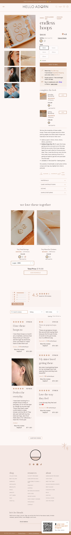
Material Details (62, 38)
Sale (11, 498)
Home (42, 18)
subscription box (33, 478)
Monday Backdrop (51, 95)
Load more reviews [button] (35, 438)
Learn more (54, 84)
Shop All (12, 500)
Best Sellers (13, 478)
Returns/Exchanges (34, 490)
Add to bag (53, 64)
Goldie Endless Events (52, 484)
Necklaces (13, 484)
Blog (47, 492)
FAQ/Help (30, 485)
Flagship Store (50, 489)
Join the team (50, 500)
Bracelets (13, 487)
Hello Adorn (12, 533)
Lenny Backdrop (51, 112)
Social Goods (50, 498)
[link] (21, 302)
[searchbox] (19, 311)
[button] (3, 7)
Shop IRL (48, 495)
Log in (60, 6)
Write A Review (17, 304)
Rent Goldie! (49, 487)
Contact (30, 504)
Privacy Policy (22, 533)
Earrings (12, 481)
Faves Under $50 (49, 18)
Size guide (31, 493)
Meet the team (50, 481)
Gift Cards (13, 495)
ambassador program (52, 476)
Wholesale (31, 501)
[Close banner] (67, 523)
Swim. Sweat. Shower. (34, 499)
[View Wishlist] (64, 6)
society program (33, 476)
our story (49, 478)
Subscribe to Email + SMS (34, 482)
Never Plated (32, 496)
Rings (11, 489)
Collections (13, 476)
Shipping (30, 488)
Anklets (12, 492)
